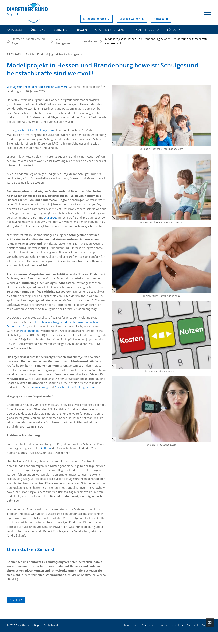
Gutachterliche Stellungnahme (74, 387)
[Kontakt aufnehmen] (210, 622)
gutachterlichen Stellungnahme (35, 130)
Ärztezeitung (40, 387)
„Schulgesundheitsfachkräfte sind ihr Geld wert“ (37, 87)
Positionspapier (30, 331)
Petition (46, 448)
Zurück (17, 600)
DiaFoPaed (51, 217)
